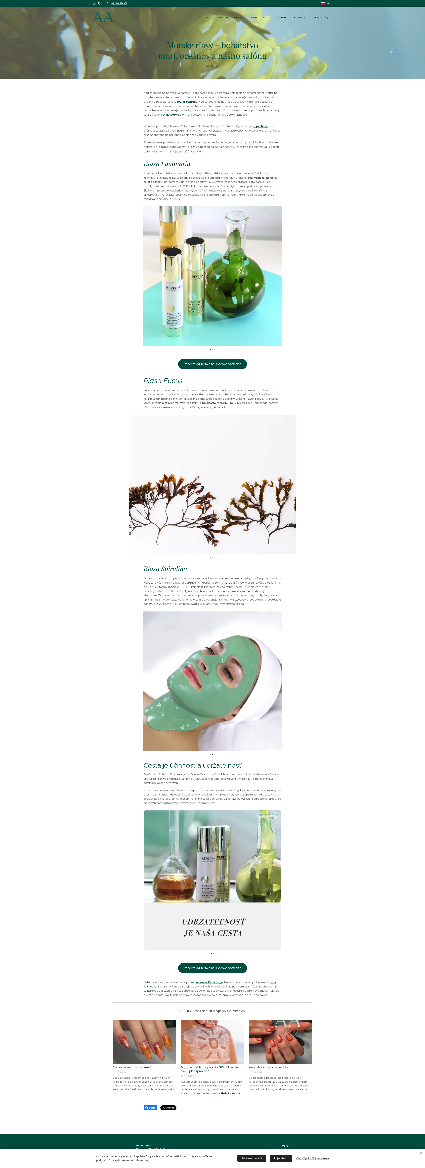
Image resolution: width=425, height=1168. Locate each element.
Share (152, 1107)
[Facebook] (99, 3)
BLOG (186, 1011)
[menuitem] (210, 17)
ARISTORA (142, 1145)
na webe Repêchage (209, 982)
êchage (263, 126)
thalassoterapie (173, 114)
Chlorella (227, 582)
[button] (321, 17)
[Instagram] (94, 3)
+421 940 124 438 (119, 3)
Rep (255, 126)
